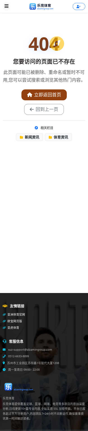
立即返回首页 (47, 95)
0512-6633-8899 (18, 356)
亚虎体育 (13, 328)
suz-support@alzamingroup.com (29, 350)
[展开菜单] (6, 6)
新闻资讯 (31, 137)
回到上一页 (47, 109)
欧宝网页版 (14, 321)
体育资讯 (60, 137)
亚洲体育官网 (16, 314)
